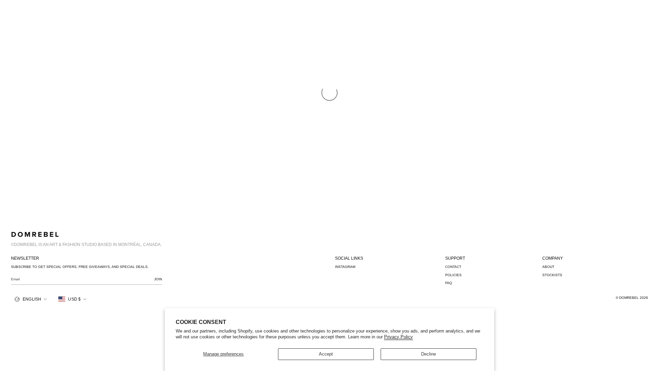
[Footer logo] (35, 234)
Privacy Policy (398, 336)
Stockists (552, 275)
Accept (326, 354)
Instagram (345, 267)
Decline (428, 354)
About (548, 267)
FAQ (448, 283)
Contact (453, 267)
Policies (453, 275)
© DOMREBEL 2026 (632, 298)
